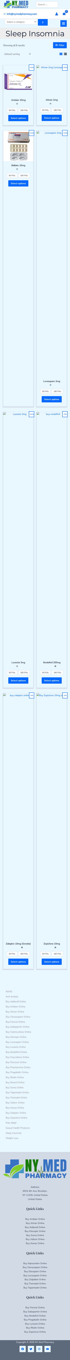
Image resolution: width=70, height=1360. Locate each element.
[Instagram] (39, 1349)
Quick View (18, 93)
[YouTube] (47, 1349)
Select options (18, 118)
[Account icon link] (56, 13)
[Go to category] (43, 22)
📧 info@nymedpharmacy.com (20, 13)
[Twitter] (31, 1349)
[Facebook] (23, 1349)
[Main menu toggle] (63, 23)
